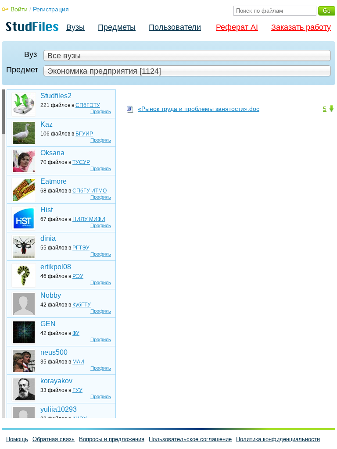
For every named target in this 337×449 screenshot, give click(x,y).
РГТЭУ (81, 248)
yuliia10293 (58, 409)
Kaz (46, 124)
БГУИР (84, 134)
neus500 (54, 352)
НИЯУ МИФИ (88, 219)
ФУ (75, 333)
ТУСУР (81, 162)
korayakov (56, 381)
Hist (46, 210)
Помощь (17, 439)
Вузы (75, 27)
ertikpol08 (55, 267)
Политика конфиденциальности (278, 439)
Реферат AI (237, 27)
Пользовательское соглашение (190, 439)
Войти (19, 9)
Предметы (117, 27)
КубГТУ (81, 305)
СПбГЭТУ (87, 105)
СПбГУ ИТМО (89, 191)
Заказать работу (301, 27)
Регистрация (51, 9)
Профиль (100, 111)
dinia (48, 238)
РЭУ (77, 276)
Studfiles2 (56, 96)
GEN (48, 324)
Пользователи (175, 27)
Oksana (52, 153)
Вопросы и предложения (111, 439)
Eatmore (53, 181)
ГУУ (77, 390)
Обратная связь (53, 439)
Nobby (50, 295)
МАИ (78, 362)
